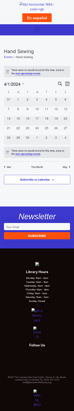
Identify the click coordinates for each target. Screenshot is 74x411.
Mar (9, 167)
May (65, 167)
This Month (37, 167)
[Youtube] (31, 362)
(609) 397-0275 (51, 379)
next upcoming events (27, 73)
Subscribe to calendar (35, 179)
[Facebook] (31, 354)
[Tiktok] (42, 362)
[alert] (37, 71)
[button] (37, 29)
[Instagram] (42, 354)
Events (8, 57)
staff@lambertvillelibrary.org (37, 382)
